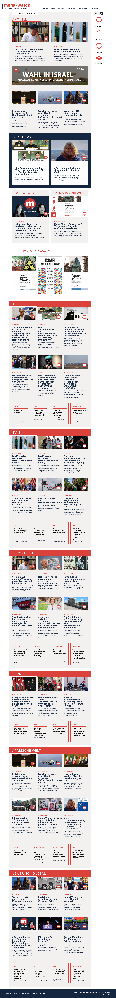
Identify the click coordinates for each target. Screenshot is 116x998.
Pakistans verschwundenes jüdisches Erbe (47, 899)
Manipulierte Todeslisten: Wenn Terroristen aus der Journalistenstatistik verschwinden (75, 331)
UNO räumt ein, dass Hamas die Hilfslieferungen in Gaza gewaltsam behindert (78, 974)
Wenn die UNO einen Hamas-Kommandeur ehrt (74, 113)
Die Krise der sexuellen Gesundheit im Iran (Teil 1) (48, 459)
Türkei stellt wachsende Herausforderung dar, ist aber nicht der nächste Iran (78, 731)
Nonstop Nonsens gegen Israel (47, 578)
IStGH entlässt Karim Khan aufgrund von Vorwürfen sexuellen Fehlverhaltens (19, 974)
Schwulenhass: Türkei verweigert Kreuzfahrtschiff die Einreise (59, 730)
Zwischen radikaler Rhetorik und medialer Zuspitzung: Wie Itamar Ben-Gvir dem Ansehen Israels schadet (22, 333)
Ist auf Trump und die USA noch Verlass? (73, 899)
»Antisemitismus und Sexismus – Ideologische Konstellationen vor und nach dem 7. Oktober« (28, 227)
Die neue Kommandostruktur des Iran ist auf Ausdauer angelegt (74, 459)
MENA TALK (99, 63)
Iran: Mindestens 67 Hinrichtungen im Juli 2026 (20, 530)
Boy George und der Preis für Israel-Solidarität (60, 651)
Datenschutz (26, 993)
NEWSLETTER (99, 26)
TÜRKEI (18, 674)
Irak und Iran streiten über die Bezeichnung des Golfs (73, 777)
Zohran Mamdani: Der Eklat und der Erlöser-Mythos (73, 939)
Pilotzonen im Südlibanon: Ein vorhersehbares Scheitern (20, 821)
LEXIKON (99, 40)
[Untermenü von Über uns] (98, 8)
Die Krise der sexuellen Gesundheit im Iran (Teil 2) (68, 50)
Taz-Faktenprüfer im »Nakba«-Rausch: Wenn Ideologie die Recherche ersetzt (22, 622)
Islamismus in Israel (18, 411)
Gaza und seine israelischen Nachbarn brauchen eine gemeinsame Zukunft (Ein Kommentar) (72, 381)
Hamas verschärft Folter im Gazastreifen (79, 412)
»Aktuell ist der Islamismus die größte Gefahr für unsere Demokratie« (39, 653)
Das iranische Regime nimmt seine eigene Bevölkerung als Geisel (72, 502)
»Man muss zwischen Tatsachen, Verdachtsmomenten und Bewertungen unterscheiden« (49, 622)
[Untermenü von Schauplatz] (75, 8)
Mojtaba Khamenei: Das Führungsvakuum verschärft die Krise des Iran (40, 532)
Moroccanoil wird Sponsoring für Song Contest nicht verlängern (22, 378)
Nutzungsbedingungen (39, 993)
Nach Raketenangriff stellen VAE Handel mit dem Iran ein (39, 856)
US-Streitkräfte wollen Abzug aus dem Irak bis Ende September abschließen (78, 854)
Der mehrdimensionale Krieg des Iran (59, 530)
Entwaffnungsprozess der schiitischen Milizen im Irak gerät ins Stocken (50, 821)
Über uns (8, 993)
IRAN (16, 433)
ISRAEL (18, 304)
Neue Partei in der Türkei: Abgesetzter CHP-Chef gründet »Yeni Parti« (48, 701)
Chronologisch (32, 13)
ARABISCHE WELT (26, 750)
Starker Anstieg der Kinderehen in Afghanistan (59, 971)
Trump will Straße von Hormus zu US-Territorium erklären (21, 501)
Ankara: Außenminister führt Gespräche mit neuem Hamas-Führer (74, 701)
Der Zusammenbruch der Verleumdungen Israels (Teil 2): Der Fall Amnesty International (30, 171)
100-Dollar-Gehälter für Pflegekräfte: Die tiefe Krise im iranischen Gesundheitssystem (79, 534)
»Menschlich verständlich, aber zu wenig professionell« (39, 413)
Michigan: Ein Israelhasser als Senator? (46, 939)
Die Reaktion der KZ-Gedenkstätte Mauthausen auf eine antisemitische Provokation (73, 622)
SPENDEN (99, 53)
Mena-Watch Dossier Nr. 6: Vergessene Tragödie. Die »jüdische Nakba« (68, 226)
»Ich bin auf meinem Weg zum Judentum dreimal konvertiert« (29, 51)
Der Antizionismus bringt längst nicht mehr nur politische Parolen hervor (40, 973)
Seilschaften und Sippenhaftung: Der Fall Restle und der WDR (20, 652)
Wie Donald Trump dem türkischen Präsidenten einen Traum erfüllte (40, 731)
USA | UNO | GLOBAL (29, 873)
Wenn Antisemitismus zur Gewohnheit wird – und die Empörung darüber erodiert (78, 654)
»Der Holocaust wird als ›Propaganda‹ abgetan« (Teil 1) (67, 170)
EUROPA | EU (22, 553)
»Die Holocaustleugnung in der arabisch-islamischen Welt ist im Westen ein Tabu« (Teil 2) (74, 823)
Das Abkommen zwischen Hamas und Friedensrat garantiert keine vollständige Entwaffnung (47, 380)
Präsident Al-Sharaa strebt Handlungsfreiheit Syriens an (22, 114)
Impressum (17, 993)
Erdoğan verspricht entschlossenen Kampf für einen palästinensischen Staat (22, 701)
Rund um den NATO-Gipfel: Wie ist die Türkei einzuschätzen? (20, 730)
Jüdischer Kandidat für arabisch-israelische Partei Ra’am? (58, 414)
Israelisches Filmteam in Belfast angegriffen (74, 579)
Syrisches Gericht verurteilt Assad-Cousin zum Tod (21, 852)
